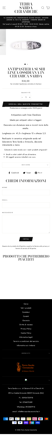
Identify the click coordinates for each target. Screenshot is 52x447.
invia (26, 239)
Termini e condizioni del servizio (26, 341)
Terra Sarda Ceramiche (26, 7)
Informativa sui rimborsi (26, 345)
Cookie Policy (26, 333)
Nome (4, 187)
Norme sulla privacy (41, 246)
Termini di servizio (21, 248)
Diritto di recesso (26, 324)
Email (5, 200)
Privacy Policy (26, 328)
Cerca (26, 304)
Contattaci (26, 312)
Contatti (26, 316)
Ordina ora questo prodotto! (26, 104)
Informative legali (26, 337)
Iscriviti (26, 353)
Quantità (26, 93)
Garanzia (26, 320)
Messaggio (7, 213)
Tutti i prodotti (26, 308)
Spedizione (23, 84)
